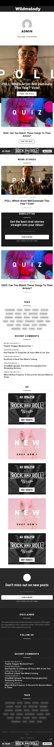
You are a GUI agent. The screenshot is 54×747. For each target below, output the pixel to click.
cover (19, 314)
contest (10, 314)
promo (11, 325)
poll (48, 321)
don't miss (33, 314)
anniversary (10, 310)
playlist (40, 321)
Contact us (30, 738)
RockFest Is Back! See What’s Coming (20, 359)
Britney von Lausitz (11, 343)
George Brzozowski (11, 350)
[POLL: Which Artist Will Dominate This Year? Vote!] (27, 74)
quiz (18, 325)
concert (45, 310)
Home (22, 738)
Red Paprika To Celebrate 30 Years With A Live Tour (27, 353)
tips (25, 329)
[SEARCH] (52, 9)
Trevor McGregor (10, 363)
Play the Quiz (27, 141)
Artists (33, 197)
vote (40, 329)
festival (19, 317)
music (20, 321)
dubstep (44, 314)
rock (35, 325)
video (32, 329)
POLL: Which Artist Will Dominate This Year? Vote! (27, 202)
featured (9, 317)
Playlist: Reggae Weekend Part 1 (18, 346)
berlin (36, 310)
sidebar (43, 325)
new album (30, 321)
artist (20, 310)
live (13, 321)
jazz (6, 321)
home (27, 317)
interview (45, 317)
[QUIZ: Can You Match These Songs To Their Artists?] (27, 112)
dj (25, 314)
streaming (16, 329)
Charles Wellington (11, 356)
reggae (26, 325)
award (28, 310)
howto (36, 317)
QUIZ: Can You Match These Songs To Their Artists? (27, 134)
